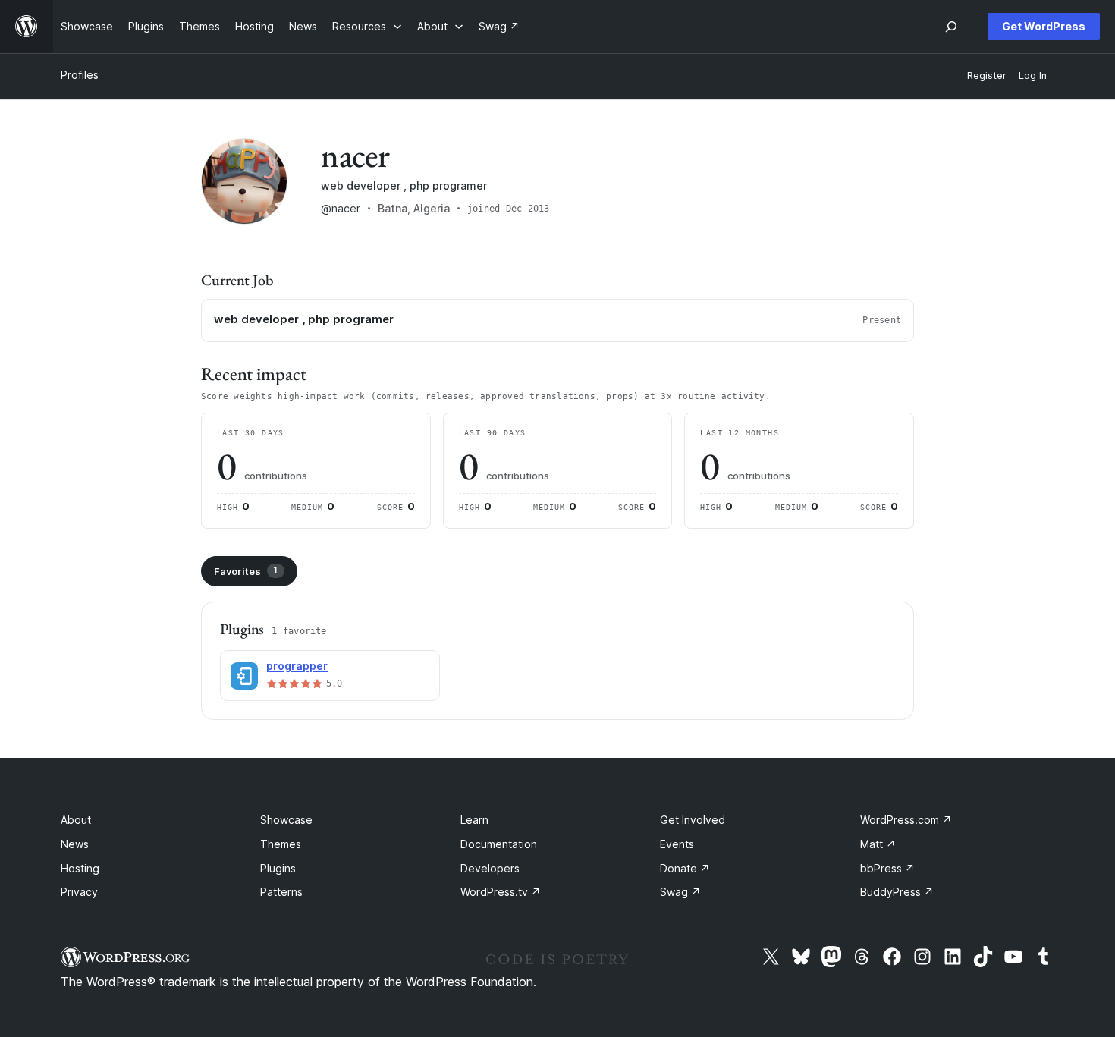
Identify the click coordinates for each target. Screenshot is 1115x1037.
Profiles (80, 74)
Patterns (281, 891)
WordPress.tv (500, 891)
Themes (280, 843)
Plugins (278, 868)
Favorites (246, 571)
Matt (878, 843)
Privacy (79, 891)
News (75, 843)
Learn (474, 819)
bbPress (887, 868)
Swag (680, 891)
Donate (685, 868)
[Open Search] (951, 26)
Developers (490, 868)
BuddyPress (897, 891)
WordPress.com (906, 819)
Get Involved (692, 819)
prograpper (297, 665)
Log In (1033, 75)
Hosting (80, 868)
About (76, 819)
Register (987, 75)
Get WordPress (1043, 26)
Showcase (286, 819)
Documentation (498, 843)
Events (677, 843)
